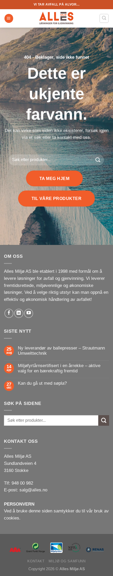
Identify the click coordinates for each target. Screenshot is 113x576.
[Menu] (8, 18)
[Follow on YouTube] (28, 313)
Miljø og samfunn (67, 561)
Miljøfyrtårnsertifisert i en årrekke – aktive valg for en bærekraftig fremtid (59, 368)
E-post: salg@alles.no (25, 489)
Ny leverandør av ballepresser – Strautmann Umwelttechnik (61, 351)
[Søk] (104, 18)
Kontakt (35, 561)
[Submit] (98, 160)
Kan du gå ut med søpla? (42, 383)
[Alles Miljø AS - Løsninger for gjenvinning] (56, 18)
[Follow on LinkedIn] (18, 313)
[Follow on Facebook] (8, 313)
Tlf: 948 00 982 (18, 483)
